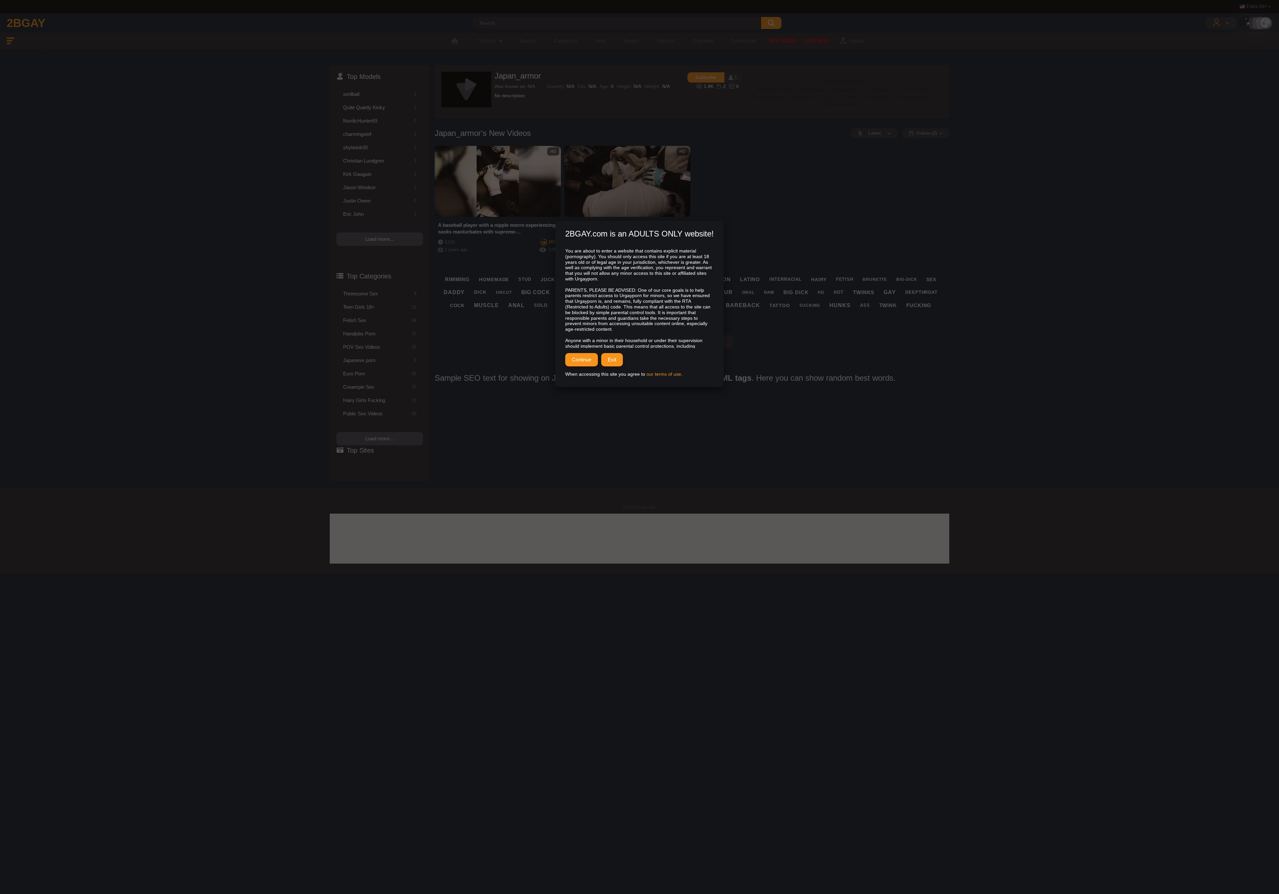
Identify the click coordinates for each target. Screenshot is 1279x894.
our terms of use (663, 374)
